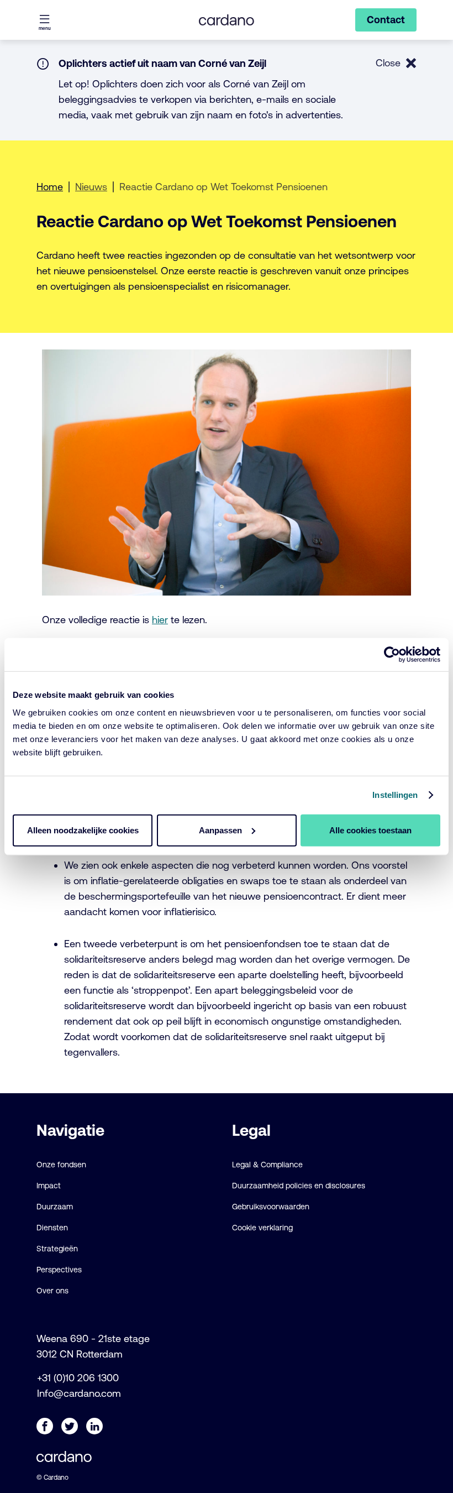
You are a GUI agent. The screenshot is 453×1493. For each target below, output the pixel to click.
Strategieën (57, 1248)
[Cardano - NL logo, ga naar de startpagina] (226, 19)
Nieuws (91, 186)
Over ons (52, 1290)
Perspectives (59, 1269)
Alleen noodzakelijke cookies (83, 829)
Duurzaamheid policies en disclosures (298, 1185)
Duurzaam (54, 1206)
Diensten (52, 1227)
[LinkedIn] (94, 1426)
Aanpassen (220, 829)
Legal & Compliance (267, 1164)
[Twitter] (69, 1426)
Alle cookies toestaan (370, 829)
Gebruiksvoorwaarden (270, 1206)
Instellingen (395, 795)
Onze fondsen (61, 1164)
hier (160, 619)
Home (49, 186)
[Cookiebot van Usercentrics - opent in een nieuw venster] (392, 654)
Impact (48, 1185)
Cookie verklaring (262, 1227)
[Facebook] (44, 1426)
